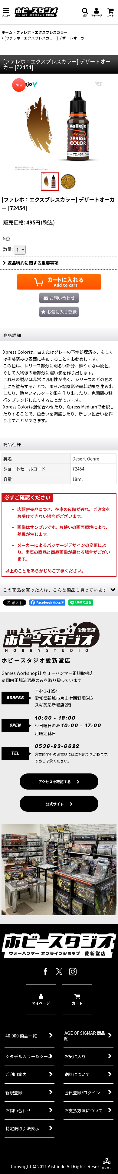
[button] (6, 12)
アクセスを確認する (54, 781)
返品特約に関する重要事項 (33, 263)
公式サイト (55, 803)
